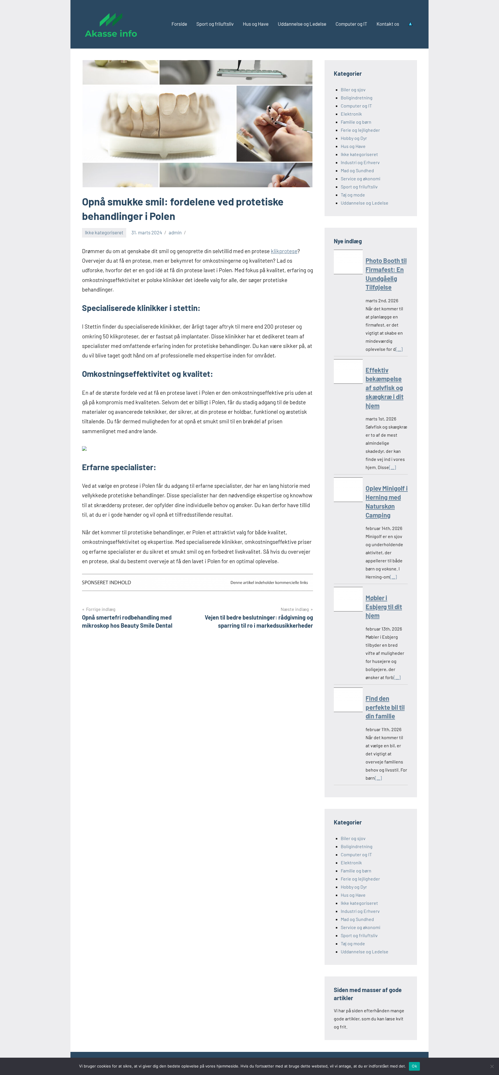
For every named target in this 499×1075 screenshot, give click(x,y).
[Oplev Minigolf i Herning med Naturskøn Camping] (348, 490)
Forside (179, 24)
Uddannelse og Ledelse (302, 24)
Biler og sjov (353, 89)
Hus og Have (256, 24)
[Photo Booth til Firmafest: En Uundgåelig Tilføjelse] (348, 263)
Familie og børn (356, 122)
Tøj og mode (353, 194)
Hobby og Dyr (354, 138)
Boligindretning (357, 97)
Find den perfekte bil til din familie (385, 707)
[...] (399, 349)
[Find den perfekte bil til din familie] (348, 700)
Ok (414, 1066)
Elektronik (351, 113)
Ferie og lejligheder (360, 130)
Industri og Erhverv (360, 162)
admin (175, 232)
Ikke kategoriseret (104, 232)
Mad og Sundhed (357, 170)
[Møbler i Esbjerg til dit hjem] (348, 600)
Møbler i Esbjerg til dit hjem (384, 606)
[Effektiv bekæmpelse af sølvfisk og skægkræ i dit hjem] (348, 372)
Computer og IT (351, 24)
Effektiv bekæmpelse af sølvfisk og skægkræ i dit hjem (384, 387)
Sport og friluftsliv (215, 24)
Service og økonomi (360, 178)
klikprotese (284, 251)
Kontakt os (388, 24)
